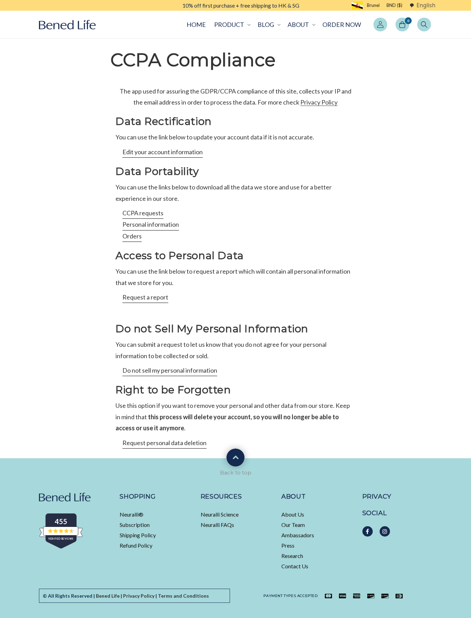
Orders (132, 236)
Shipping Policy (138, 535)
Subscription (135, 524)
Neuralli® (131, 514)
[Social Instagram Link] (385, 531)
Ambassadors (297, 535)
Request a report (145, 297)
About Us (292, 514)
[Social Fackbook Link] (367, 531)
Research (292, 555)
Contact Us (294, 566)
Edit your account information (162, 152)
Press (287, 545)
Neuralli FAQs (217, 524)
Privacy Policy (319, 102)
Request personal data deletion (164, 443)
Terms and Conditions (183, 596)
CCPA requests (142, 213)
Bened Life (108, 596)
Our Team (293, 524)
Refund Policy (136, 545)
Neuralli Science (220, 514)
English (426, 5)
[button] (231, 24)
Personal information (150, 224)
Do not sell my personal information (169, 370)
